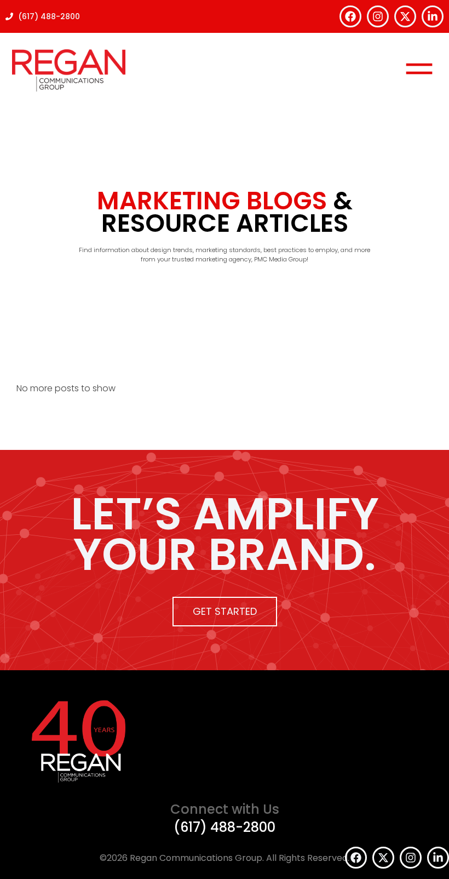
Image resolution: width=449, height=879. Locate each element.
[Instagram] (378, 16)
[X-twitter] (405, 16)
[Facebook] (350, 16)
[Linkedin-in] (433, 16)
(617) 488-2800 (224, 827)
